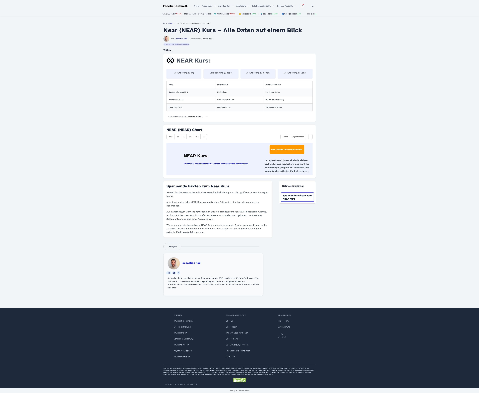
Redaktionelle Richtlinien (238, 351)
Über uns (230, 321)
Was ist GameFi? (182, 357)
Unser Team (231, 327)
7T (204, 137)
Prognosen (207, 6)
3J (178, 137)
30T (196, 137)
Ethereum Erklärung (183, 339)
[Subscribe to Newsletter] (302, 6)
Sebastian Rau (191, 262)
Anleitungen (224, 6)
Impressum (283, 321)
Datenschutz (284, 327)
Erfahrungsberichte (261, 6)
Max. (171, 137)
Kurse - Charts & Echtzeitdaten (177, 44)
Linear (285, 137)
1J (183, 137)
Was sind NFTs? (181, 345)
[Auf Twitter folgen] (178, 273)
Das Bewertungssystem (237, 345)
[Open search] (313, 5)
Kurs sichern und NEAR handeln (286, 149)
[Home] (164, 23)
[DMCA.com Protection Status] (239, 380)
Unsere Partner (233, 339)
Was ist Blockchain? (183, 321)
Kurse (170, 23)
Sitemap (282, 337)
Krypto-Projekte (285, 6)
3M (190, 137)
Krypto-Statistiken (183, 351)
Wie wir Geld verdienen (237, 333)
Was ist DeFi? (180, 333)
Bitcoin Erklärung (182, 327)
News (196, 6)
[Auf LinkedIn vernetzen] (174, 273)
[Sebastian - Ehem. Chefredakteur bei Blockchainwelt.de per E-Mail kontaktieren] (168, 272)
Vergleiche (241, 6)
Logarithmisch (298, 137)
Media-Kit (230, 357)
